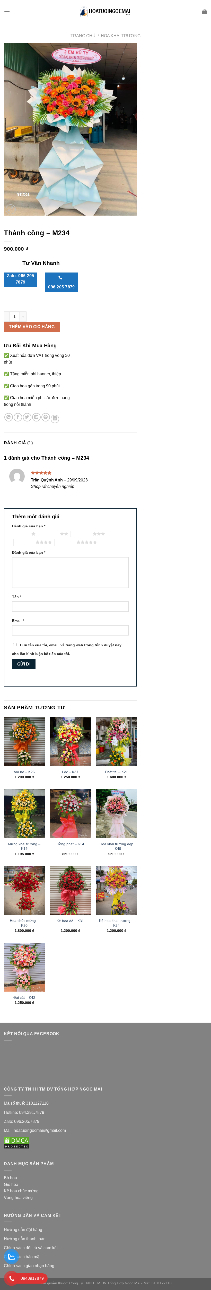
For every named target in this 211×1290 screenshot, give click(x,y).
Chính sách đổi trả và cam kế (30, 1248)
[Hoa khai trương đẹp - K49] (116, 813)
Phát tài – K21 (116, 772)
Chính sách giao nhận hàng (29, 1266)
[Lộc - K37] (70, 741)
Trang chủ (83, 36)
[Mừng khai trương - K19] (24, 813)
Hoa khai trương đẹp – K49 (116, 846)
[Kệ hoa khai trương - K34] (116, 890)
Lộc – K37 (70, 772)
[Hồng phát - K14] (70, 813)
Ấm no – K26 (24, 772)
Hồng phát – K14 (70, 844)
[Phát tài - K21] (116, 741)
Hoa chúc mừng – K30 (24, 923)
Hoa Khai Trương (120, 36)
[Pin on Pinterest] (45, 417)
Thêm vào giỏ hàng (32, 327)
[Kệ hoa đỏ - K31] (70, 890)
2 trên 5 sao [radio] (49, 534)
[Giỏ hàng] (204, 11)
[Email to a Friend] (36, 417)
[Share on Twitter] (27, 417)
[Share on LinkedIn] (55, 419)
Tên (16, 597)
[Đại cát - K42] (24, 967)
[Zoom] (11, 209)
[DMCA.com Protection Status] (17, 1142)
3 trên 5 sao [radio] (82, 534)
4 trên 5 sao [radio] (25, 542)
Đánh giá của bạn (28, 526)
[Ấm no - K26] (24, 741)
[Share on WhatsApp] (8, 417)
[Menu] (7, 11)
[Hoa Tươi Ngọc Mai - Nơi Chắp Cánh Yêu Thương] (105, 11)
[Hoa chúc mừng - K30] (24, 890)
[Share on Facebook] (18, 417)
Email (18, 621)
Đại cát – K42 (24, 997)
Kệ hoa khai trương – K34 (116, 923)
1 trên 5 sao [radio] (20, 534)
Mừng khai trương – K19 (24, 846)
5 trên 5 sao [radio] (65, 542)
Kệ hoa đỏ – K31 (70, 921)
